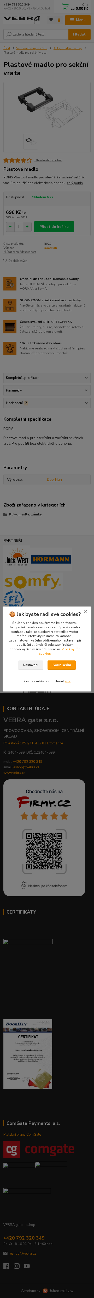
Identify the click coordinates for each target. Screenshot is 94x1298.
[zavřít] (85, 612)
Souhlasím (61, 665)
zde (67, 681)
